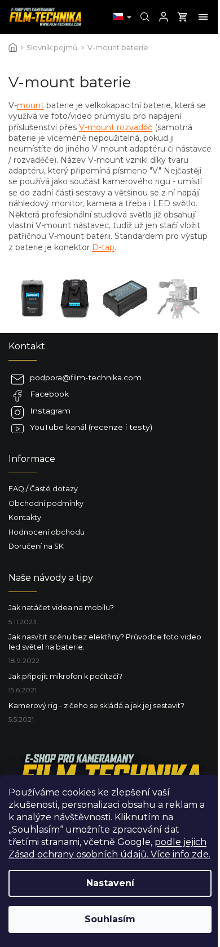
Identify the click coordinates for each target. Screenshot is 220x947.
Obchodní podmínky (45, 503)
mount (30, 105)
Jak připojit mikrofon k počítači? (65, 676)
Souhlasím (110, 919)
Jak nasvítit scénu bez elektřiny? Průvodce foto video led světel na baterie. (104, 642)
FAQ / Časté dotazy (43, 488)
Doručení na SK (36, 546)
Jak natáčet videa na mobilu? (61, 607)
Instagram (50, 410)
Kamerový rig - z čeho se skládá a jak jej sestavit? (96, 705)
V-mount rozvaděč (115, 127)
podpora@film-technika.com (86, 377)
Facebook (49, 393)
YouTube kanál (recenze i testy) (91, 427)
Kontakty (24, 517)
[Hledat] (143, 17)
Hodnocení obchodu (46, 532)
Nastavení (110, 883)
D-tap (103, 247)
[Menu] (203, 17)
